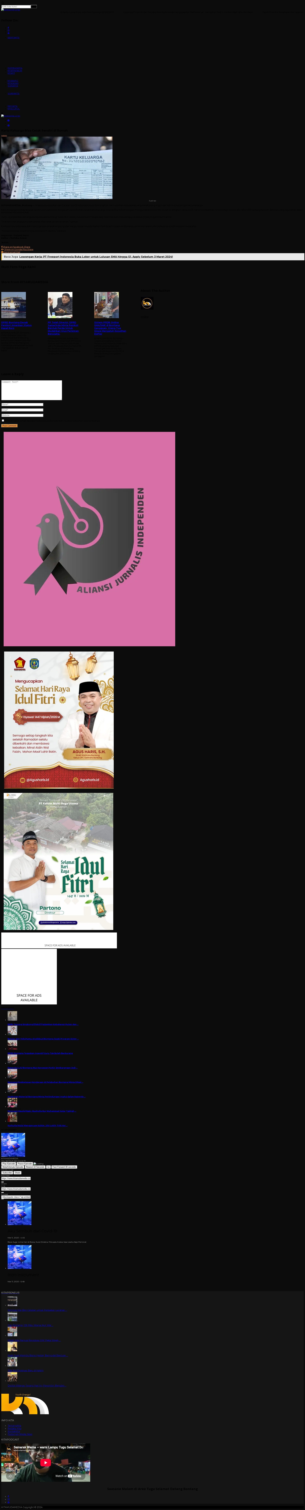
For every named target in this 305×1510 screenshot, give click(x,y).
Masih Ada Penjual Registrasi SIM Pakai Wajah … (34, 1340)
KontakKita (14, 1431)
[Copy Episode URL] (2, 1192)
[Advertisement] (152, 389)
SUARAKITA (13, 93)
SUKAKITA (13, 85)
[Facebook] (8, 1496)
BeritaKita (12, 135)
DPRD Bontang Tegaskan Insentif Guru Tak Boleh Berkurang (40, 1053)
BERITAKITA (13, 37)
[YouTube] (9, 1502)
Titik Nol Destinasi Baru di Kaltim (26, 1370)
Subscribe (7, 1173)
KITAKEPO (13, 80)
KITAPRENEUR (15, 70)
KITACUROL (14, 108)
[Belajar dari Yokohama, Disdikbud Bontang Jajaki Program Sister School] (12, 1034)
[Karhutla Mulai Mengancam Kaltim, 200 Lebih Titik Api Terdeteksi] (12, 1121)
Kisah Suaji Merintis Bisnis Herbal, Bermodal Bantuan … (38, 1355)
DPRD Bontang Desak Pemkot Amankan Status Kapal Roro (16, 325)
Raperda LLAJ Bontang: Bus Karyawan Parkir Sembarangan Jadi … (43, 1068)
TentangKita (14, 1425)
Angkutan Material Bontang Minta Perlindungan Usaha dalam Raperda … (46, 1096)
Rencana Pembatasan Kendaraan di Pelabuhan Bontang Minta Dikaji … (45, 1082)
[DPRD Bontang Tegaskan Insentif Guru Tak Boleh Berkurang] (12, 1049)
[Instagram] (9, 1499)
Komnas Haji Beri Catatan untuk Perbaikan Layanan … (37, 1310)
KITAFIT (11, 73)
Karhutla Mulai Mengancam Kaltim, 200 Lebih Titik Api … (38, 1125)
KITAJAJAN (13, 83)
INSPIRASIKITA (15, 68)
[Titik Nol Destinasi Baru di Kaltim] (12, 1365)
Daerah (20, 135)
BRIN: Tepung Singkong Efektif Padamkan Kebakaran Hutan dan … (43, 1024)
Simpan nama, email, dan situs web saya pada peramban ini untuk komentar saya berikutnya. (52, 420)
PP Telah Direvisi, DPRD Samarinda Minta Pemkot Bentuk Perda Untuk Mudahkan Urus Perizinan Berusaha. (63, 328)
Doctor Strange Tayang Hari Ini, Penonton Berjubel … (37, 1385)
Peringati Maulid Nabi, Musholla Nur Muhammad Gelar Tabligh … (42, 1111)
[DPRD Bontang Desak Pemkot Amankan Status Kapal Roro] (18, 305)
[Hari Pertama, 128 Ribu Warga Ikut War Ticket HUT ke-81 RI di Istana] (12, 1320)
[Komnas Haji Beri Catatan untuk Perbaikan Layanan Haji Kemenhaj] (12, 1305)
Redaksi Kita (14, 1428)
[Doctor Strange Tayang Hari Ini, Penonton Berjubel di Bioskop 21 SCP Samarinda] (12, 1380)
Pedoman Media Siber (20, 1434)
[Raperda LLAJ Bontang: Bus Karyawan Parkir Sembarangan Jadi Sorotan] (12, 1063)
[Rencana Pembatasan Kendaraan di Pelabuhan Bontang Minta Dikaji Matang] (12, 1078)
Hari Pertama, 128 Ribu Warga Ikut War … (30, 1325)
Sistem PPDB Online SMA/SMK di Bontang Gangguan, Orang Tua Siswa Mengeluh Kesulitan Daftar (110, 328)
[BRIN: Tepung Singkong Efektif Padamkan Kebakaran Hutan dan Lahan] (12, 1020)
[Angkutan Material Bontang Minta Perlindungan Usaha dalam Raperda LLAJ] (12, 1092)
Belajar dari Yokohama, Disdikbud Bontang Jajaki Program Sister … (43, 1039)
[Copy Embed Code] (2, 1198)
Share (17, 1173)
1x (48, 1167)
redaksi (4, 136)
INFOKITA (12, 106)
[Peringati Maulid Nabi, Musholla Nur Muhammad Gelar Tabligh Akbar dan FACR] (12, 1106)
